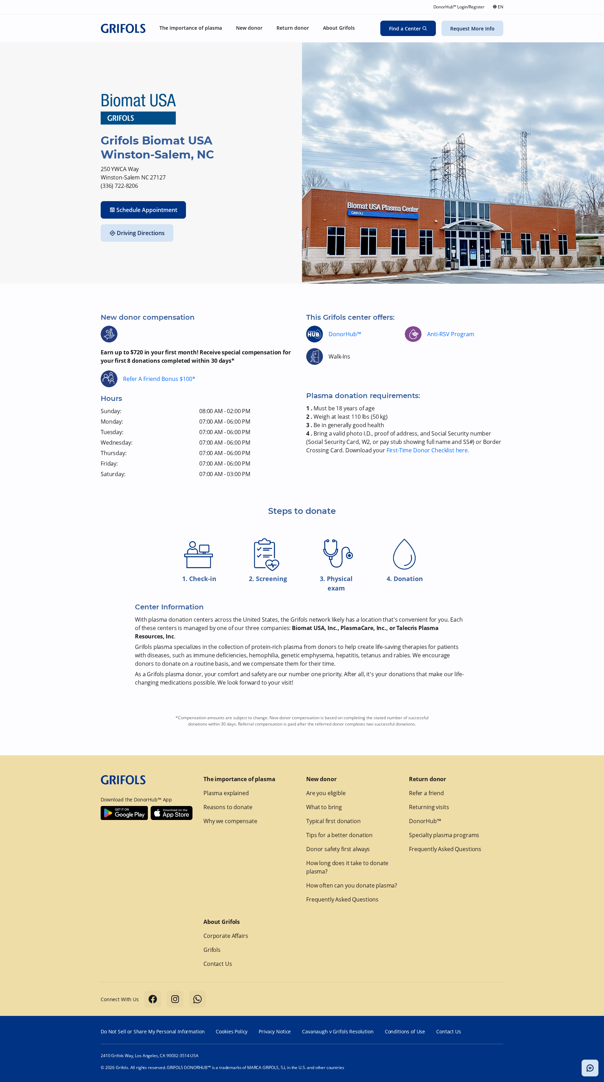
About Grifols (221, 922)
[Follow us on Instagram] (175, 999)
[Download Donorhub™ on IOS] (172, 813)
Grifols (212, 950)
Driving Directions (141, 233)
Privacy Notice (275, 1031)
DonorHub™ (345, 334)
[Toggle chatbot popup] (590, 1068)
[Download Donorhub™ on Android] (124, 813)
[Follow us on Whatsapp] (197, 999)
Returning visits (429, 807)
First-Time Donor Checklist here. (428, 450)
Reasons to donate (227, 807)
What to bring (324, 807)
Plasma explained (226, 793)
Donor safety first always (338, 849)
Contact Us (217, 964)
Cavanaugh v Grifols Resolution (338, 1031)
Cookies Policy (231, 1031)
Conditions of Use (405, 1031)
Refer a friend (426, 793)
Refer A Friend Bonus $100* (159, 379)
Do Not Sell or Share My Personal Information (152, 1031)
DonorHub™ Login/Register (458, 7)
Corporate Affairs (225, 936)
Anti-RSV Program (450, 334)
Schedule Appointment (146, 210)
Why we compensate (230, 821)
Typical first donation (333, 821)
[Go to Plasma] (123, 28)
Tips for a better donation (339, 835)
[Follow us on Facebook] (152, 999)
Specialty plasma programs (444, 835)
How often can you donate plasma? (351, 885)
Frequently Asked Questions (342, 899)
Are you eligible (326, 793)
